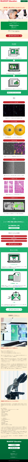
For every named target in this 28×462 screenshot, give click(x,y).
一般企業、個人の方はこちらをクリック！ (14, 7)
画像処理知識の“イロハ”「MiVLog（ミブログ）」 (14, 454)
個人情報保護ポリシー (14, 457)
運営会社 (14, 451)
